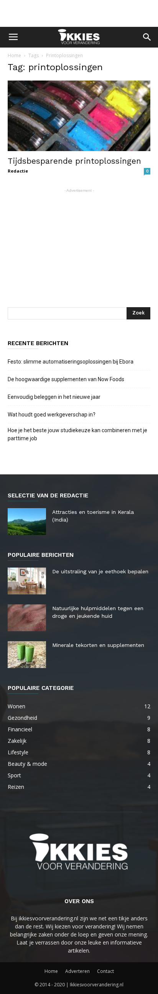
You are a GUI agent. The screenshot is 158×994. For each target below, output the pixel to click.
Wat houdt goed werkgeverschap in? (52, 414)
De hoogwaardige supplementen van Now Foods (66, 379)
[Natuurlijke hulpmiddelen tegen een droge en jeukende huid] (27, 617)
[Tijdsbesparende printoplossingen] (79, 116)
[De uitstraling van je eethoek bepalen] (27, 581)
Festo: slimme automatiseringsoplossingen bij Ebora (70, 362)
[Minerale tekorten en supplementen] (27, 654)
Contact (105, 971)
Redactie (18, 171)
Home (14, 55)
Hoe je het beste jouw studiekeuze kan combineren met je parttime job (77, 434)
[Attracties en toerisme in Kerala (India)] (27, 521)
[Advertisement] (79, 13)
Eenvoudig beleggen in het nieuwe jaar (54, 397)
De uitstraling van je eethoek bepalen (100, 571)
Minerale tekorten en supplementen (98, 645)
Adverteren (77, 971)
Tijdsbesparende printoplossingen (74, 161)
